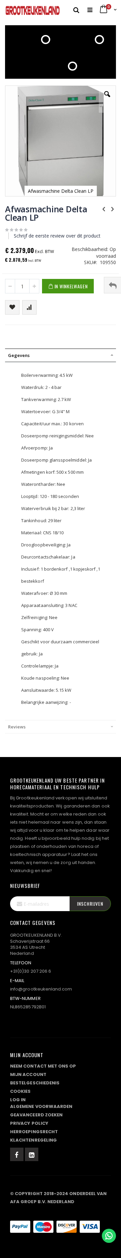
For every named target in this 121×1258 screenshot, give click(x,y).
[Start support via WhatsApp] (109, 1236)
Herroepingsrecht (34, 1131)
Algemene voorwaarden (41, 1106)
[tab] (60, 355)
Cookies (20, 1091)
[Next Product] (112, 208)
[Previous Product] (104, 208)
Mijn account (28, 1074)
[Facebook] (17, 1154)
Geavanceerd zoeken (36, 1115)
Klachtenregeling (33, 1140)
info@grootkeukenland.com (41, 989)
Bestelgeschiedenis (34, 1083)
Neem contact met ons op (43, 1066)
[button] (107, 99)
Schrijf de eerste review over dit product (57, 235)
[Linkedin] (31, 1154)
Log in (18, 1100)
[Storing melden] (60, 1213)
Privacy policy (29, 1123)
